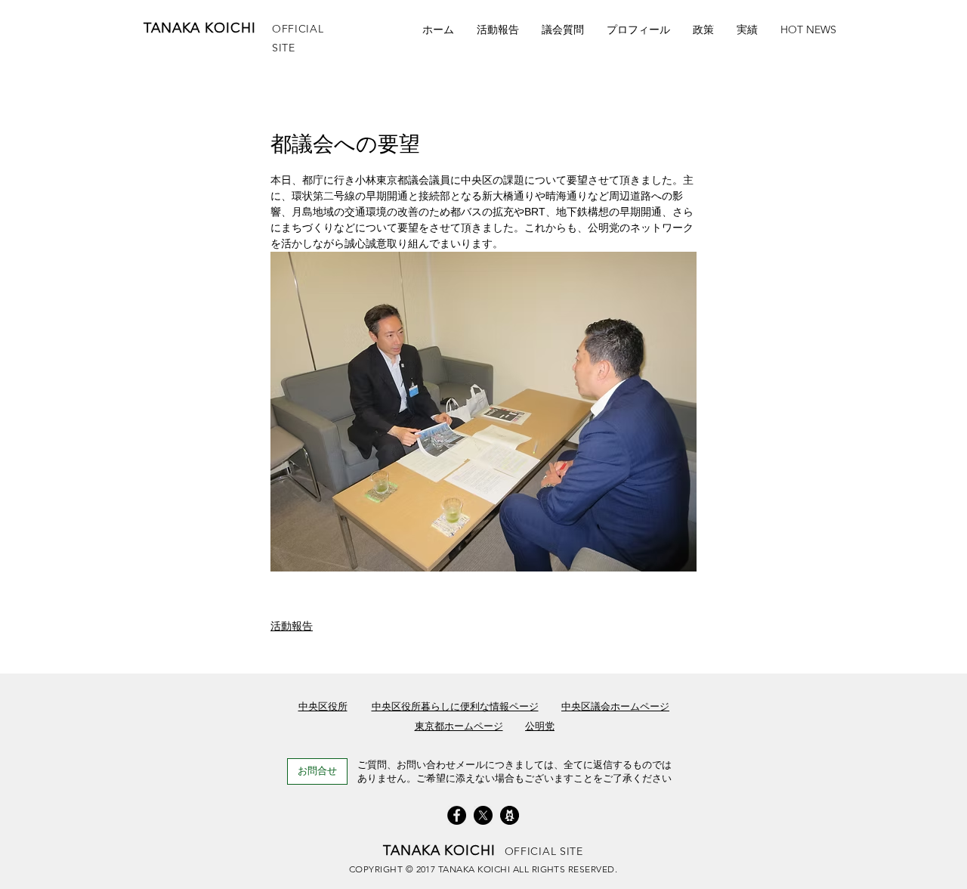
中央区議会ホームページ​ (615, 706)
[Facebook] (456, 815)
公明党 (540, 726)
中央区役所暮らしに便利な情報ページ (455, 706)
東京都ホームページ (459, 726)
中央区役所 (323, 706)
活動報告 (291, 626)
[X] (483, 815)
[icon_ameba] (509, 815)
